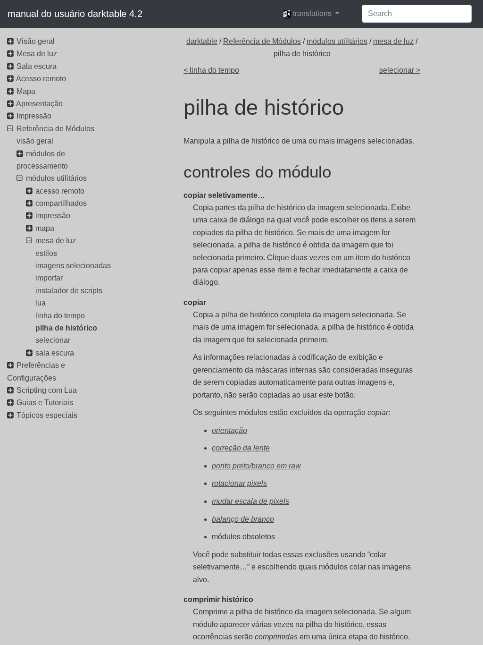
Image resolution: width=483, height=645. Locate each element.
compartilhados (61, 203)
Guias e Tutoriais (45, 403)
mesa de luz (393, 41)
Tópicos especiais (47, 415)
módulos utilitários (337, 41)
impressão (52, 216)
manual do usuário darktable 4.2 (75, 13)
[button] (311, 14)
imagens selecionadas (73, 266)
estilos (46, 253)
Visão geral (36, 41)
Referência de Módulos (262, 41)
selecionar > (399, 70)
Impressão (34, 116)
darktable (201, 41)
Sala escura (37, 66)
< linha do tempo (211, 70)
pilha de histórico (66, 328)
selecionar (52, 340)
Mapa (26, 91)
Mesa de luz (37, 54)
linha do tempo (60, 316)
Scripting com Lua (47, 390)
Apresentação (39, 104)
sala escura (54, 353)
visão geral (35, 141)
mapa (44, 228)
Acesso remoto (41, 79)
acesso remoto (59, 191)
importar (49, 278)
